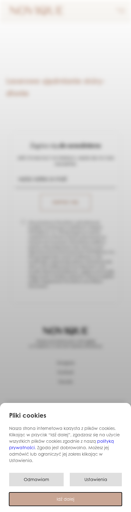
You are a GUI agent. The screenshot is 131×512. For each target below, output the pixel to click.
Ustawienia (95, 479)
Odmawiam (36, 479)
